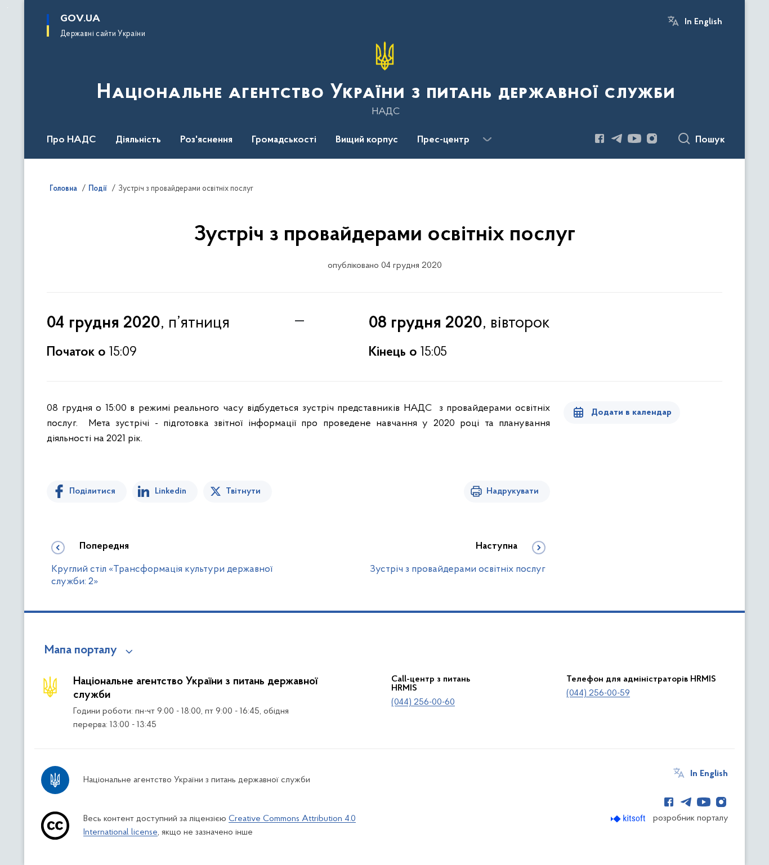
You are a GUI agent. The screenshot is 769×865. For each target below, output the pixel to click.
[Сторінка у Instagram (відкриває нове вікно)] (652, 138)
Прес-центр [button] (443, 140)
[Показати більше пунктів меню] (487, 139)
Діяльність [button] (138, 140)
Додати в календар (631, 412)
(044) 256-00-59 (598, 693)
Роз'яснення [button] (206, 140)
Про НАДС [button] (71, 140)
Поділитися (92, 491)
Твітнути (243, 491)
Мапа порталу (80, 650)
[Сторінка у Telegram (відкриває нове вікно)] (617, 138)
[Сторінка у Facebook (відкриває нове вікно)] (599, 138)
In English (703, 21)
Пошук (710, 140)
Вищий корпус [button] (367, 140)
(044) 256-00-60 (423, 702)
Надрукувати (512, 491)
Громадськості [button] (284, 140)
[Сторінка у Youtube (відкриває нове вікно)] (634, 138)
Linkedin (170, 491)
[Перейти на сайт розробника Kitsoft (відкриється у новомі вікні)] (629, 818)
